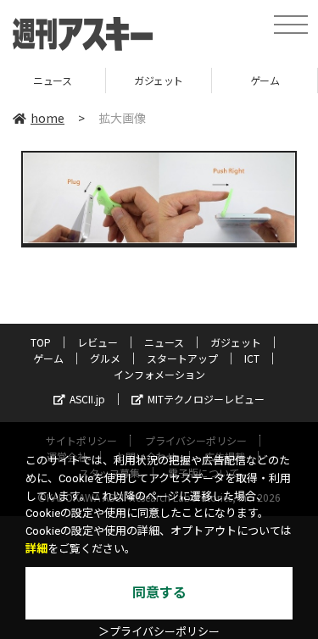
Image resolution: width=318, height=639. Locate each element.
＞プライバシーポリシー (159, 631)
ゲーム (233, 80)
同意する (159, 593)
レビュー (97, 342)
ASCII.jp (87, 399)
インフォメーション (159, 374)
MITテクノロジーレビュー (206, 399)
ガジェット (127, 80)
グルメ (105, 358)
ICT (251, 358)
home (47, 117)
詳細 (36, 548)
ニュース (164, 342)
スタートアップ (182, 358)
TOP (41, 342)
